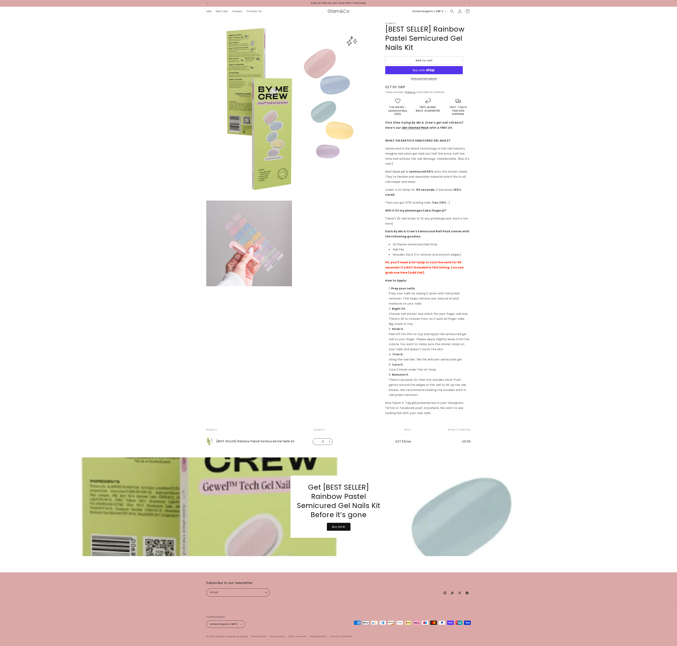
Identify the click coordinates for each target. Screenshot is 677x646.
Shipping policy (318, 636)
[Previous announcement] (207, 3)
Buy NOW (338, 527)
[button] (452, 11)
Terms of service (297, 636)
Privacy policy (277, 636)
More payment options (424, 78)
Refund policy (258, 636)
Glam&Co (221, 636)
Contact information (341, 636)
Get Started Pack (415, 128)
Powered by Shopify (237, 636)
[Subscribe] (266, 592)
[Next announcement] (469, 3)
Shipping (410, 92)
